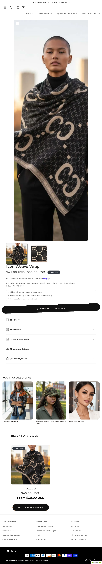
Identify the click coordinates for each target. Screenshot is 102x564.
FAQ (38, 535)
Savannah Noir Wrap (10, 421)
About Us (75, 526)
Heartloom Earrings (76, 421)
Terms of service (41, 560)
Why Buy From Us (79, 535)
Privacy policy (11, 560)
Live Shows (76, 531)
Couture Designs (10, 539)
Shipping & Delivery (45, 526)
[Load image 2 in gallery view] (39, 253)
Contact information (26, 560)
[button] (5, 7)
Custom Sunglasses (11, 535)
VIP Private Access (79, 539)
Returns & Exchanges (46, 531)
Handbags (7, 526)
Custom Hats (8, 531)
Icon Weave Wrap (31, 489)
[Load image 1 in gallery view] (16, 253)
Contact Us (41, 539)
